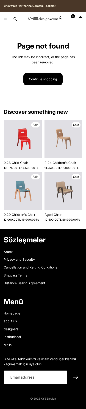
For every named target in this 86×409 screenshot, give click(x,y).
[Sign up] (75, 377)
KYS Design (48, 398)
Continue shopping (43, 79)
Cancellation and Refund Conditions (30, 267)
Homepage (12, 313)
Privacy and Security (19, 259)
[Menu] (5, 19)
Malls (7, 345)
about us (10, 321)
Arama (9, 252)
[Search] (15, 19)
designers (11, 329)
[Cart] (80, 19)
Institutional (12, 337)
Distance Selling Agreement (24, 283)
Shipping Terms (15, 275)
